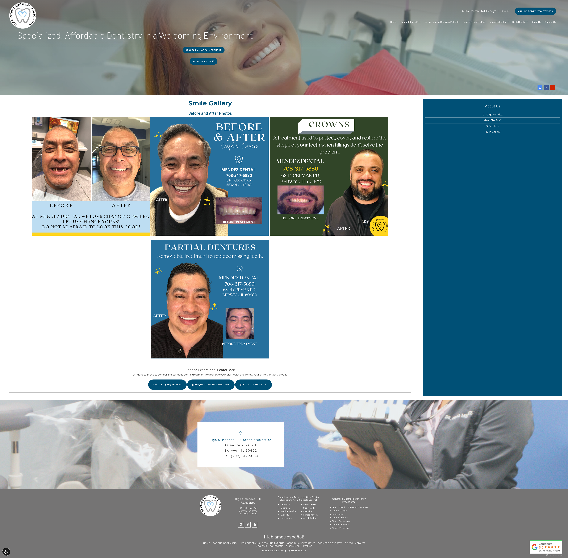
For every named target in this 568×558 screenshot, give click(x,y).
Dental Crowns (339, 517)
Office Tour (492, 126)
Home (393, 22)
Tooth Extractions (341, 521)
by (556, 555)
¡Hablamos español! (284, 536)
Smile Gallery (492, 132)
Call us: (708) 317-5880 (167, 384)
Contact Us (550, 22)
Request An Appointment (212, 384)
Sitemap (307, 546)
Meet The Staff (492, 120)
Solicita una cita (254, 384)
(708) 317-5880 (244, 456)
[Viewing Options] (6, 552)
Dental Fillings (339, 510)
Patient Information (410, 22)
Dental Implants (520, 22)
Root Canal (337, 514)
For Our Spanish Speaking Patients (441, 22)
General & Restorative (474, 22)
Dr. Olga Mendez (493, 114)
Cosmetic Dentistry (499, 22)
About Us (536, 22)
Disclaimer (293, 546)
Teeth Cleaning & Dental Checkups (350, 507)
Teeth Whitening (340, 528)
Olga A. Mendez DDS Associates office (241, 440)
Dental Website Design (274, 550)
